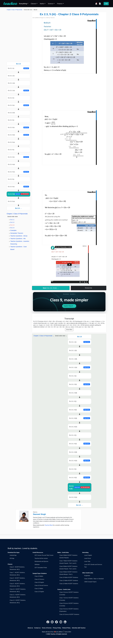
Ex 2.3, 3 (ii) (18, 127)
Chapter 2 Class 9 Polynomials (14, 9)
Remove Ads (88, 288)
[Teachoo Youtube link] (60, 622)
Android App (13, 555)
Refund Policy (66, 628)
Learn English (88, 555)
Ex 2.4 (12, 227)
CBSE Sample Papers (90, 581)
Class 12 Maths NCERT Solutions (68, 583)
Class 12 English (39, 591)
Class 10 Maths (39, 576)
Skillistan (37, 564)
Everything (23, 3)
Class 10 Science (39, 579)
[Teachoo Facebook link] (48, 622)
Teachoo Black (49, 525)
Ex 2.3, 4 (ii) (18, 157)
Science (50, 3)
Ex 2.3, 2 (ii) (18, 105)
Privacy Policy (57, 628)
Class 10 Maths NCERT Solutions (68, 577)
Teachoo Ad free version (41, 558)
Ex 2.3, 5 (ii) (18, 186)
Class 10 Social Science (41, 585)
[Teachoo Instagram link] (52, 622)
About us (30, 628)
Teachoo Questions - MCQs (18, 236)
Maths (42, 3)
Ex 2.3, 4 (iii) (11, 164)
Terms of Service (47, 628)
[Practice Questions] (100, 3)
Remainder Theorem (16, 233)
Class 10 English (39, 582)
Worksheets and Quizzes (41, 561)
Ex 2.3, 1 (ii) (11, 75)
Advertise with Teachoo (78, 628)
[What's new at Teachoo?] (96, 3)
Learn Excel (87, 558)
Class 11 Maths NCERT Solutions (68, 580)
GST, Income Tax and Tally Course (44, 555)
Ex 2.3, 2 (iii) (11, 112)
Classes (33, 3)
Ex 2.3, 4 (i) (11, 149)
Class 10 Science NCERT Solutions (69, 614)
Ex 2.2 (12, 222)
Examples (13, 230)
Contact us (37, 628)
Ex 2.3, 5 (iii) (18, 194)
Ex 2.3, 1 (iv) (18, 90)
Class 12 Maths (39, 588)
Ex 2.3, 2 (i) (11, 98)
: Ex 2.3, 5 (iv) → (51, 288)
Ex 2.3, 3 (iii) (18, 135)
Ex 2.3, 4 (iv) (18, 171)
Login (106, 3)
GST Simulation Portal (41, 567)
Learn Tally (87, 561)
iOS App (12, 558)
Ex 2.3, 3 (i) (11, 120)
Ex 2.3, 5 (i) (11, 179)
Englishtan (87, 575)
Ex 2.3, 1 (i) (18, 68)
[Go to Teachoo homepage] (10, 4)
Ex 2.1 (12, 219)
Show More (69, 329)
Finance (59, 3)
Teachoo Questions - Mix (18, 238)
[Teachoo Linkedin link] (65, 622)
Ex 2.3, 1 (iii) (11, 83)
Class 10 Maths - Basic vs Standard (94, 578)
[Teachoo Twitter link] (56, 622)
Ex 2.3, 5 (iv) (11, 201)
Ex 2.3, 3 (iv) (11, 142)
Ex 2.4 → (18, 208)
